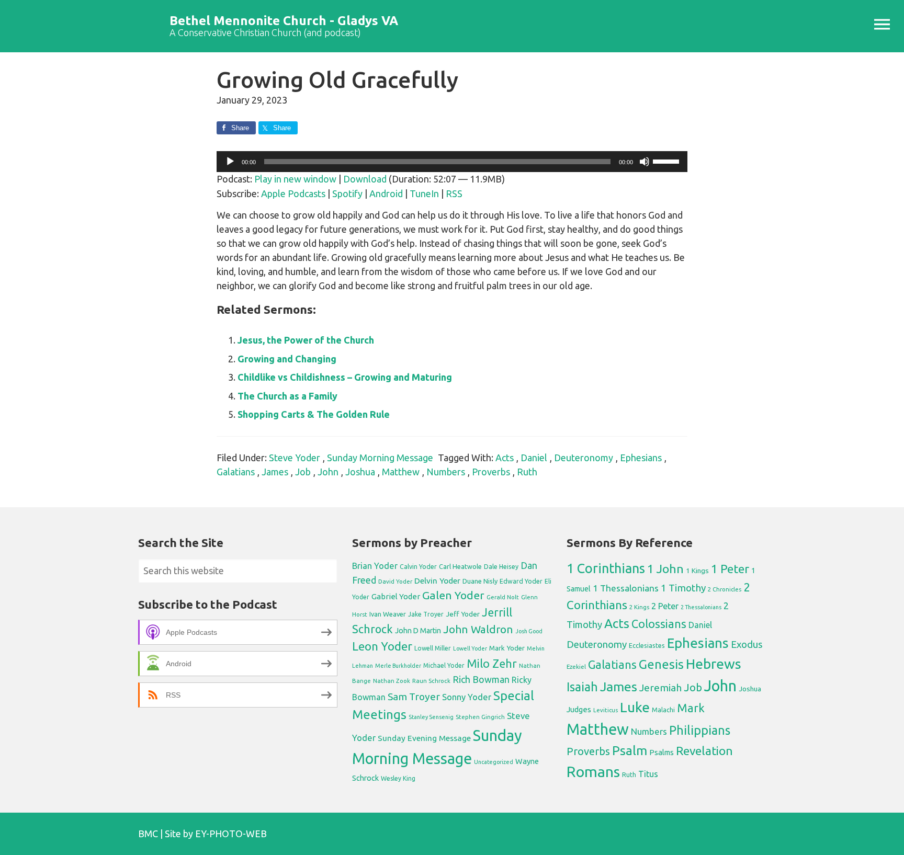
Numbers (445, 471)
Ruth (527, 471)
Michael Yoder (444, 665)
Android (386, 193)
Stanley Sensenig (431, 717)
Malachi (663, 709)
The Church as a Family (287, 396)
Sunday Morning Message (380, 457)
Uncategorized (493, 762)
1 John (665, 568)
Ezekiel (576, 666)
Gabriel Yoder (395, 596)
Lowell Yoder (470, 648)
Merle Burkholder (398, 666)
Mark (691, 707)
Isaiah (582, 686)
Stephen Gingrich (480, 716)
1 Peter (730, 568)
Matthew (401, 471)
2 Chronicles (724, 589)
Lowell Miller (432, 648)
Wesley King (398, 778)
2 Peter (665, 606)
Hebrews (713, 663)
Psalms (661, 752)
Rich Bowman (481, 679)
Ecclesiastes (647, 645)
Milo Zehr (492, 663)
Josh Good (529, 631)
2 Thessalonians (701, 607)
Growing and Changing (287, 359)
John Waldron (478, 629)
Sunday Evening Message (424, 738)
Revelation (704, 750)
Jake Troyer (426, 614)
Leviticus (605, 710)
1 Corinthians (606, 568)
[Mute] (644, 161)
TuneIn (424, 193)
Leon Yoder (382, 646)
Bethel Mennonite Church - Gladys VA (284, 21)
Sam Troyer (414, 696)
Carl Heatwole (460, 566)
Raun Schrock (431, 680)
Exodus (747, 644)
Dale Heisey (501, 566)
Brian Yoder (375, 566)
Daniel (534, 457)
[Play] (230, 161)
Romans (593, 771)
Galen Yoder (453, 595)
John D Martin (418, 630)
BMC (148, 833)
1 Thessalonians (626, 588)
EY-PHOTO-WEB (231, 833)
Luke (635, 707)
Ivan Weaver (387, 614)
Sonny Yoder (466, 697)
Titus (648, 774)
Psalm (629, 750)
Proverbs (491, 471)
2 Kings (639, 606)
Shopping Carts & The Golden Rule (314, 414)
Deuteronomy (583, 457)
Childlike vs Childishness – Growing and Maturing (345, 377)
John (328, 471)
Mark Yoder (507, 648)
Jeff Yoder (463, 614)
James (275, 471)
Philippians (699, 730)
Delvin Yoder (437, 580)
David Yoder (395, 581)
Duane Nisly (480, 581)
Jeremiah (660, 687)
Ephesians (641, 457)
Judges (579, 709)
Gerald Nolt (503, 597)
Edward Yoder (521, 581)
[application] (452, 161)
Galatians (236, 471)
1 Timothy (683, 588)
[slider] (667, 160)
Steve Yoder (294, 457)
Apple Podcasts (293, 193)
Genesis (661, 664)
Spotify (347, 193)
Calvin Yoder (418, 566)
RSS (454, 193)
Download (365, 179)
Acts (504, 457)
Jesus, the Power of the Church (306, 340)
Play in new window (295, 179)
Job (303, 471)
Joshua (360, 471)
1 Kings (697, 570)
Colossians (658, 624)
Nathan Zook (391, 680)
